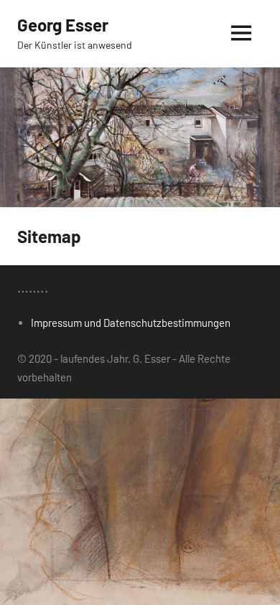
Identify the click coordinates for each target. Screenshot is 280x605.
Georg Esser (62, 24)
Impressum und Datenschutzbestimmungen (130, 322)
